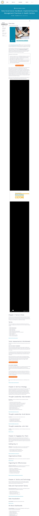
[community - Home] (2, 2)
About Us (13, 2)
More (31, 2)
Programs (20, 2)
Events (27, 2)
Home (7, 2)
